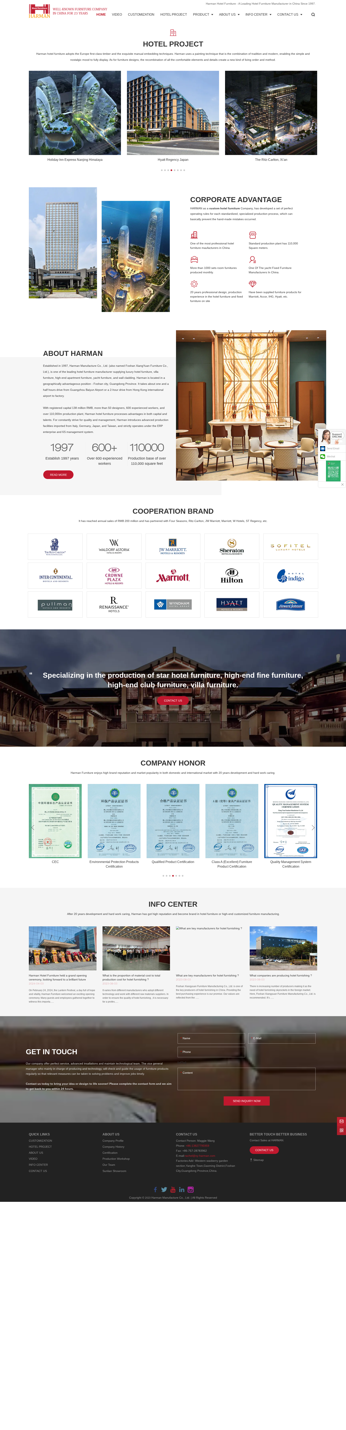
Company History (113, 1146)
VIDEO (33, 1158)
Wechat (331, 456)
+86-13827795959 (197, 1145)
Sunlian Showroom (114, 1171)
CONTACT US (173, 700)
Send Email (333, 448)
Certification (110, 1152)
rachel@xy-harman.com (200, 1155)
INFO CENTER (38, 1164)
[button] (162, 170)
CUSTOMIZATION (40, 1140)
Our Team (109, 1164)
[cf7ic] (182, 1062)
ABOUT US (36, 1152)
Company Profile (113, 1140)
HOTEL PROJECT (40, 1146)
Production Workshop (116, 1158)
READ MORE (58, 474)
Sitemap (258, 1160)
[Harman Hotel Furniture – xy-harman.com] (69, 11)
